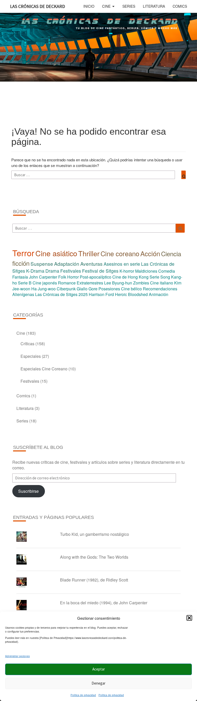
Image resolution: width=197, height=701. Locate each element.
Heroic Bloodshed (131, 294)
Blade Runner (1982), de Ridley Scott (94, 580)
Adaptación (66, 263)
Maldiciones (146, 271)
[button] (189, 617)
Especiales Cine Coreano (44, 369)
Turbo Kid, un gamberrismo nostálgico (94, 534)
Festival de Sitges (100, 271)
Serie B (25, 283)
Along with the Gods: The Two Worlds (94, 557)
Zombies (141, 283)
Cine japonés (45, 283)
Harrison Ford (101, 294)
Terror (23, 253)
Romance (67, 283)
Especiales (31, 356)
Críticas (27, 344)
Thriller (89, 253)
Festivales (70, 271)
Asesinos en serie (122, 264)
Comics (180, 6)
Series (128, 6)
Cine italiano (161, 283)
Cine (106, 6)
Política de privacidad (83, 695)
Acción (150, 253)
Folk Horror (68, 277)
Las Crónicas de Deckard (37, 6)
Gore (92, 289)
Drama (52, 271)
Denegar (98, 683)
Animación (158, 294)
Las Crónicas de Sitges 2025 (61, 294)
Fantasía (20, 277)
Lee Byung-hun (118, 283)
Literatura (154, 6)
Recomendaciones (160, 289)
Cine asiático (56, 253)
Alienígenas (23, 294)
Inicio (88, 6)
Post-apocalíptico (95, 277)
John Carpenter (43, 277)
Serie (154, 277)
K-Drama (35, 271)
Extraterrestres (90, 283)
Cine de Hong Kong (130, 277)
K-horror (127, 271)
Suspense (42, 263)
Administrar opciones (17, 656)
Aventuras (91, 263)
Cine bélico (131, 289)
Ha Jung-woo (43, 289)
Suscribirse (28, 491)
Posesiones (109, 289)
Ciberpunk (66, 289)
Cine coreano (120, 253)
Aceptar (98, 669)
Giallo (82, 289)
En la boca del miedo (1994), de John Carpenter (103, 603)
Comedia (166, 271)
